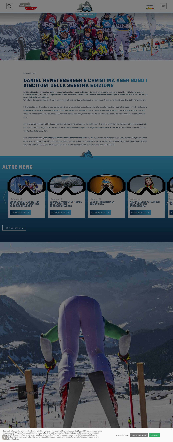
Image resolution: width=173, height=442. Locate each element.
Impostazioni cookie (122, 435)
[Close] (7, 435)
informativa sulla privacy (11, 439)
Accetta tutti (154, 435)
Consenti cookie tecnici (139, 435)
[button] (4, 437)
